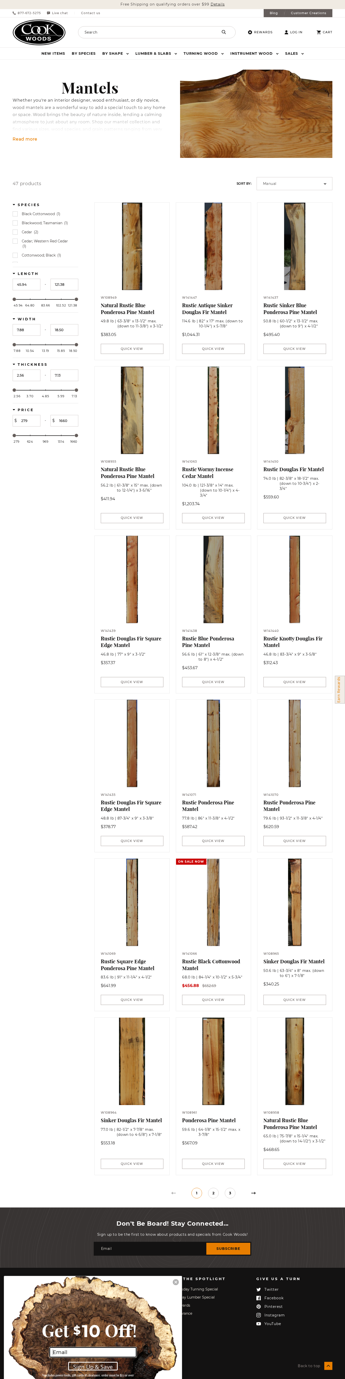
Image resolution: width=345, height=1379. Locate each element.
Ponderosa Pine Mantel (209, 1120)
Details (218, 4)
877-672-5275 (29, 13)
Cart (327, 32)
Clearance (183, 1313)
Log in (296, 32)
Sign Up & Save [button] (93, 1366)
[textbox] (26, 284)
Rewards (263, 32)
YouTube (272, 1323)
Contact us (90, 13)
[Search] (223, 32)
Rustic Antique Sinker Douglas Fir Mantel (207, 308)
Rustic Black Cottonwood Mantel (211, 964)
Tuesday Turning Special (196, 1289)
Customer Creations (308, 13)
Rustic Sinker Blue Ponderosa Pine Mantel (290, 308)
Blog (274, 13)
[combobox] (141, 32)
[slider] (14, 299)
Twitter (271, 1289)
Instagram (274, 1315)
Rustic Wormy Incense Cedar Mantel (207, 472)
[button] (115, 53)
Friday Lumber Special (195, 1297)
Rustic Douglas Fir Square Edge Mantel (131, 642)
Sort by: (244, 183)
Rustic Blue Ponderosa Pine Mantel (208, 642)
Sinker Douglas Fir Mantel (294, 961)
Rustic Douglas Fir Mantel (293, 469)
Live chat (60, 13)
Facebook (274, 1298)
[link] (173, 1193)
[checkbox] (46, 213)
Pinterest (273, 1306)
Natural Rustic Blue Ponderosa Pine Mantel (127, 308)
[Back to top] (328, 1366)
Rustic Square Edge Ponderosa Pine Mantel (127, 964)
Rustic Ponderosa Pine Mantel (208, 805)
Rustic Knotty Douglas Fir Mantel (293, 642)
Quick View (132, 349)
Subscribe (228, 1248)
